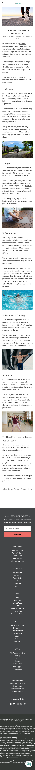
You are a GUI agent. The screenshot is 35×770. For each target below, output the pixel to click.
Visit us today (7, 476)
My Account (17, 572)
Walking (17, 656)
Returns (17, 586)
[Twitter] (21, 495)
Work (17, 658)
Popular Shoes (17, 550)
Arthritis (17, 636)
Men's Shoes (17, 556)
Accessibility (17, 578)
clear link (22, 44)
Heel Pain (17, 642)
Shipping (17, 583)
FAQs (17, 581)
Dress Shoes (17, 686)
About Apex (17, 603)
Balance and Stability (17, 683)
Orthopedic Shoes (17, 689)
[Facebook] (10, 495)
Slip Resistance (17, 681)
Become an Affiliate (17, 614)
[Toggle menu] (2, 2)
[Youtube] (24, 704)
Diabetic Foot (17, 633)
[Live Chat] (29, 764)
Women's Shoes (17, 553)
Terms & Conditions (17, 608)
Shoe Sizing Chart (17, 561)
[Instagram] (17, 704)
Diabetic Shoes (17, 692)
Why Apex (17, 600)
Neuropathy (17, 628)
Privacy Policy (17, 611)
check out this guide (20, 132)
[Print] (17, 495)
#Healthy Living (26, 489)
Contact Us (17, 575)
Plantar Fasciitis (17, 631)
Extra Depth (17, 669)
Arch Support (17, 667)
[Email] (14, 495)
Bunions (17, 639)
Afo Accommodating (17, 653)
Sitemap (17, 606)
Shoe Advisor (17, 558)
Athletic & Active (17, 664)
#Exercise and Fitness (11, 489)
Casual (17, 661)
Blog (17, 597)
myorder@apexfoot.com (12, 757)
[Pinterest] (24, 495)
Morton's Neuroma (17, 625)
